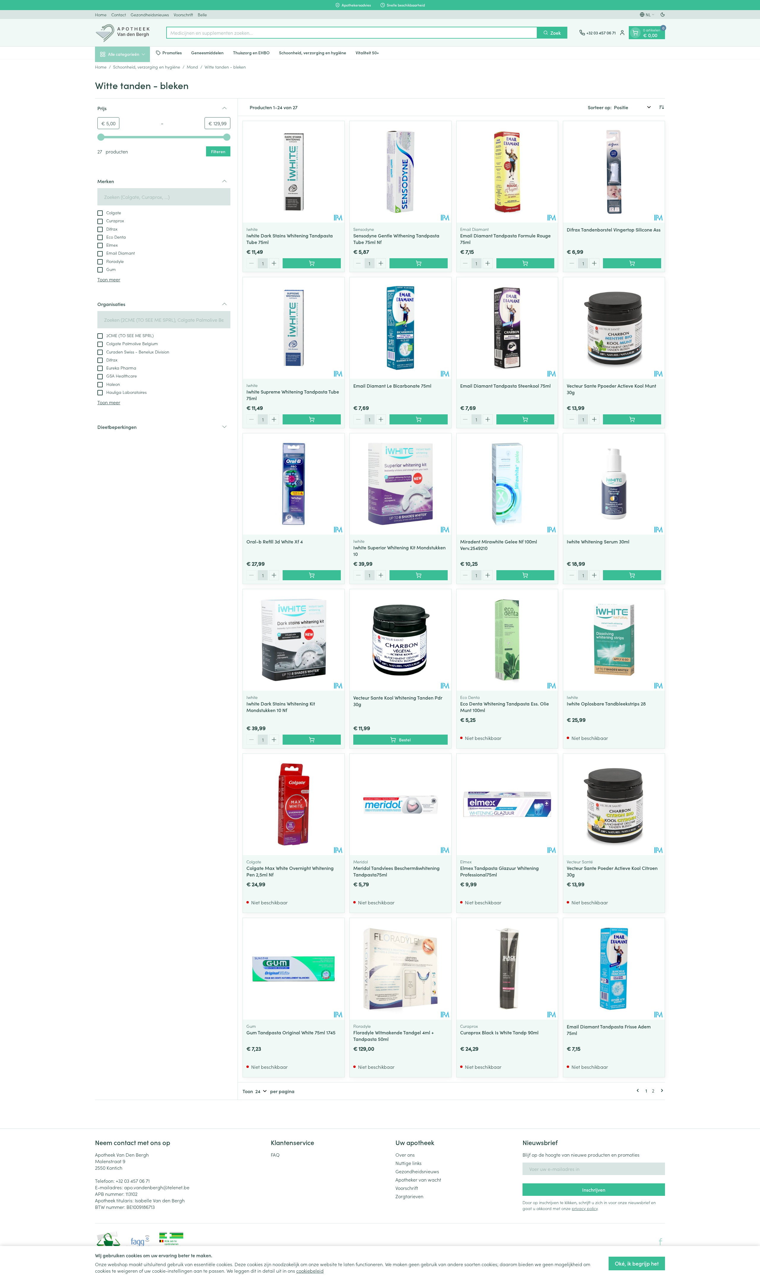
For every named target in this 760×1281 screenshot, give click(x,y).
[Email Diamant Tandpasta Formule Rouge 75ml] (507, 172)
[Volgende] (661, 1090)
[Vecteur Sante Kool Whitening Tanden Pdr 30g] (400, 640)
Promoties (172, 53)
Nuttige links (408, 1163)
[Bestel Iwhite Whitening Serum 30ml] (632, 575)
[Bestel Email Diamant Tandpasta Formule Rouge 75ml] (525, 263)
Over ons (405, 1154)
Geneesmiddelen (207, 53)
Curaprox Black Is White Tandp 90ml (499, 1032)
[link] (639, 1090)
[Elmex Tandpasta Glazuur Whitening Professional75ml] (507, 804)
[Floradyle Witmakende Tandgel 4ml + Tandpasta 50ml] (400, 969)
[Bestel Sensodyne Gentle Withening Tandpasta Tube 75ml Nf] (419, 263)
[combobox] (351, 33)
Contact (118, 15)
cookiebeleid (310, 1270)
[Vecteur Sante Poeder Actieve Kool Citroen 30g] (614, 804)
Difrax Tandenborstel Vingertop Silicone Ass (614, 229)
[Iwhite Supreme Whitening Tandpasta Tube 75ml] (293, 328)
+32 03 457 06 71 (133, 1180)
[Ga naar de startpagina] (124, 33)
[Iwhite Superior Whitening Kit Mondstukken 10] (400, 484)
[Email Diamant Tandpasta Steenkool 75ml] (507, 328)
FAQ (275, 1154)
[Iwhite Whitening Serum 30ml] (614, 484)
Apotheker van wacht (418, 1179)
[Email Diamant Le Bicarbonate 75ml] (400, 328)
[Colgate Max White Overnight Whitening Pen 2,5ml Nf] (293, 804)
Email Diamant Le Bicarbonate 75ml (392, 385)
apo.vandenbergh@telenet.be (156, 1187)
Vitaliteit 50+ (367, 53)
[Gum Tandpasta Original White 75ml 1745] (293, 969)
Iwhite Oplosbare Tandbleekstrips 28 (606, 703)
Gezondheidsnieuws (150, 15)
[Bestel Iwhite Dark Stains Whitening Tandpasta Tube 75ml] (312, 263)
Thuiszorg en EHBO (251, 53)
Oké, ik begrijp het (637, 1263)
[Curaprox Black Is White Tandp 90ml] (507, 969)
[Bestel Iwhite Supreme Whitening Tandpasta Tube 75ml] (312, 419)
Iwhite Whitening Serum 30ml (598, 541)
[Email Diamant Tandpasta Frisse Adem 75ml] (614, 969)
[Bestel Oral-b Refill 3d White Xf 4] (312, 575)
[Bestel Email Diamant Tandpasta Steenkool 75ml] (525, 419)
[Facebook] (660, 1241)
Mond (192, 67)
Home (101, 15)
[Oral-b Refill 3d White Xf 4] (293, 484)
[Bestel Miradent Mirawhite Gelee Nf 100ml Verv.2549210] (525, 575)
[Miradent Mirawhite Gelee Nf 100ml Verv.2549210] (507, 484)
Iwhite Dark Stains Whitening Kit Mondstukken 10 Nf (280, 706)
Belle (202, 15)
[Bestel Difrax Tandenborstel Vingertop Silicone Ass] (632, 263)
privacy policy (585, 1208)
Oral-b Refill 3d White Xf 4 (274, 541)
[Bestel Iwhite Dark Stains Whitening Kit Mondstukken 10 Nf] (312, 740)
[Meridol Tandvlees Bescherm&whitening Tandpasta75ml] (400, 804)
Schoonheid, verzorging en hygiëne (312, 53)
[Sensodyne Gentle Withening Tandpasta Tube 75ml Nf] (400, 172)
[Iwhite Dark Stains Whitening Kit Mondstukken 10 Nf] (293, 640)
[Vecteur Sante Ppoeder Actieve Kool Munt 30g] (614, 328)
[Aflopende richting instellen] (661, 107)
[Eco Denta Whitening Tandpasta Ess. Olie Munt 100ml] (507, 640)
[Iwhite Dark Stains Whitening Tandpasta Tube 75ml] (293, 172)
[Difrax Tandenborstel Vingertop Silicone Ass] (614, 172)
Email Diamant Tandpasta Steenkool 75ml (505, 385)
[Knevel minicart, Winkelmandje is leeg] (635, 32)
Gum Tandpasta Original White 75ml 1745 (290, 1032)
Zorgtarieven (409, 1196)
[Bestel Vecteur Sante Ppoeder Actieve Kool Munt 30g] (632, 419)
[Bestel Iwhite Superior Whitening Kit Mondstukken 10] (419, 575)
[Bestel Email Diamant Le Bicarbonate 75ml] (419, 419)
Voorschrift (183, 15)
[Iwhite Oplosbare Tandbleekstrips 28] (614, 640)
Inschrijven (593, 1189)
